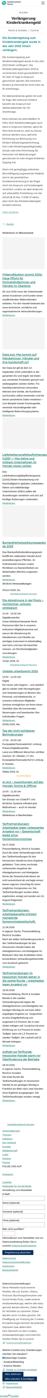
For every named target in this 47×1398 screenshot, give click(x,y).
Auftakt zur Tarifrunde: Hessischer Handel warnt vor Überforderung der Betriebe (21, 1055)
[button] (43, 3)
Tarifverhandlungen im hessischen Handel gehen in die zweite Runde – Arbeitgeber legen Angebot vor (23, 978)
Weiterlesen (8, 315)
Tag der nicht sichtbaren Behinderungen (18, 732)
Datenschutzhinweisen (24, 1245)
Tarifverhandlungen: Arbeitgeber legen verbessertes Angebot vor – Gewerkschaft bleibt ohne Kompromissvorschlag (23, 831)
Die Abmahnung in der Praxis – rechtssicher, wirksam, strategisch (22, 604)
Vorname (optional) (12, 1211)
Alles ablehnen (13, 1374)
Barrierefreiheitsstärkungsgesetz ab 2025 (24, 544)
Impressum (8, 1266)
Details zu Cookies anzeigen (21, 1369)
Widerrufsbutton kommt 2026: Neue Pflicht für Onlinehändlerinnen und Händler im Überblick (22, 280)
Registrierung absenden (18, 1252)
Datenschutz (9, 1258)
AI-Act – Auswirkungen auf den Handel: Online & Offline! (22, 784)
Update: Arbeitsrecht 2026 (20, 671)
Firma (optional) (10, 1220)
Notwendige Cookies (15, 1358)
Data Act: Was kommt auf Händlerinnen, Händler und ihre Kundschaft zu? (20, 358)
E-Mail (6, 1194)
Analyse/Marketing (14, 1362)
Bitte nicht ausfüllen (13, 1229)
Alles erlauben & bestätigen (19, 1379)
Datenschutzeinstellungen (16, 1262)
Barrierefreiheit (10, 1270)
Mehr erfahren (10, 212)
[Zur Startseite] (11, 3)
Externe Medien (12, 1365)
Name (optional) (11, 1202)
